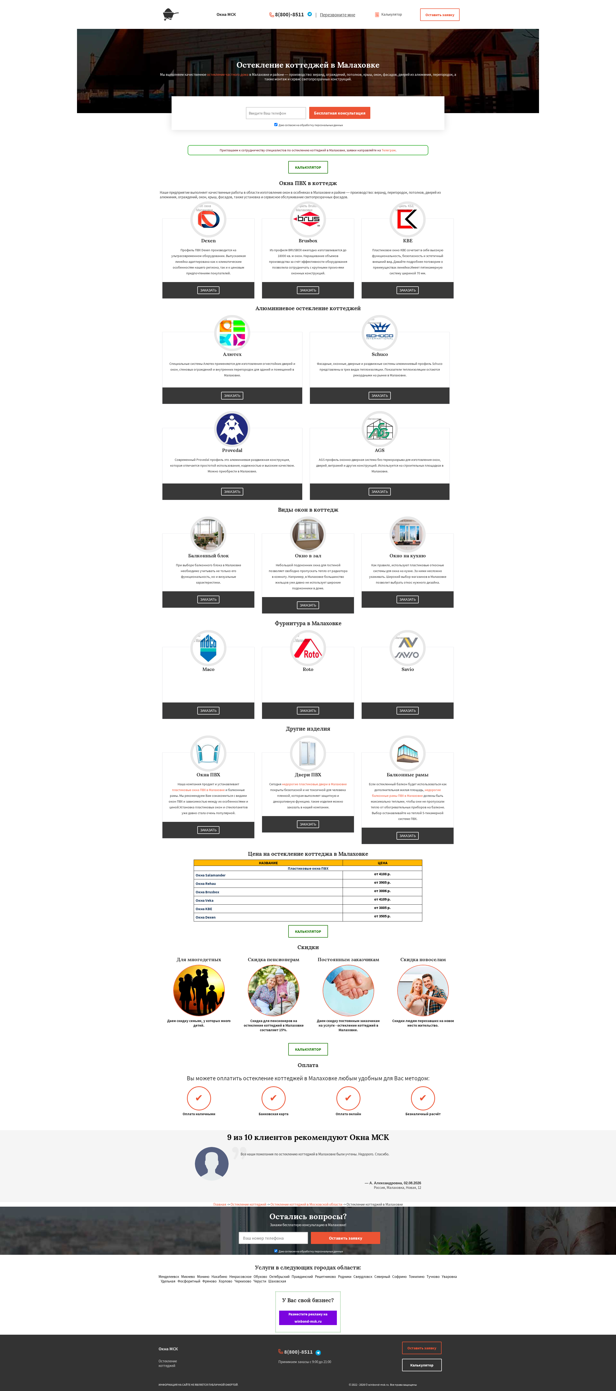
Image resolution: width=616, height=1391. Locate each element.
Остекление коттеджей (248, 1204)
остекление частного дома (228, 74)
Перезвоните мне (337, 15)
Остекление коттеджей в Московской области (306, 1204)
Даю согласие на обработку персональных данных (310, 125)
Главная (219, 1204)
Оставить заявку (439, 14)
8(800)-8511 (289, 14)
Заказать (208, 290)
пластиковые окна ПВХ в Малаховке (198, 790)
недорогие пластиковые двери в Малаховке (314, 784)
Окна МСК (168, 1349)
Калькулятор (391, 14)
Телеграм (389, 150)
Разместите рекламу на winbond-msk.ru (308, 1318)
